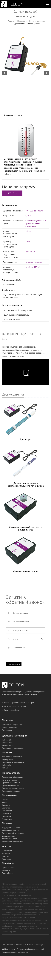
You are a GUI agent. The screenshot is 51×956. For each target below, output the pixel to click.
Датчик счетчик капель (25, 571)
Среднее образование (11, 782)
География (6, 816)
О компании (7, 850)
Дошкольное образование (12, 777)
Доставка (6, 870)
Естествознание (8, 836)
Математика (7, 819)
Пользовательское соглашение (15, 952)
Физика (5, 799)
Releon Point (7, 742)
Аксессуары (7, 730)
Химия (4, 802)
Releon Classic (8, 745)
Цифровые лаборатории (12, 724)
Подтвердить (14, 664)
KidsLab (5, 767)
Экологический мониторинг (13, 833)
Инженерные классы (10, 830)
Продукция (22, 21)
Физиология (7, 810)
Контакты (6, 853)
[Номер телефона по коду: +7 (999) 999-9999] (25, 630)
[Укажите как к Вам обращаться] (25, 613)
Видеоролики (7, 759)
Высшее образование (11, 791)
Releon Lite (6, 765)
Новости (5, 856)
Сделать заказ (8, 867)
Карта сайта (10, 949)
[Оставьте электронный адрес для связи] (25, 622)
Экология (6, 807)
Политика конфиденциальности (30, 949)
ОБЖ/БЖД (6, 813)
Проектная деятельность (12, 785)
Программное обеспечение (13, 748)
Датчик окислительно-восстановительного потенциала (25, 484)
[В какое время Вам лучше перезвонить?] (25, 639)
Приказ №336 (7, 873)
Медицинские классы (11, 827)
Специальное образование (13, 788)
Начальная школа (9, 780)
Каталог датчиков (37, 21)
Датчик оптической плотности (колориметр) (25, 528)
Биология (6, 805)
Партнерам (6, 859)
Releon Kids (7, 739)
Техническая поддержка (12, 756)
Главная (11, 21)
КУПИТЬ (12, 193)
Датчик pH (25, 439)
